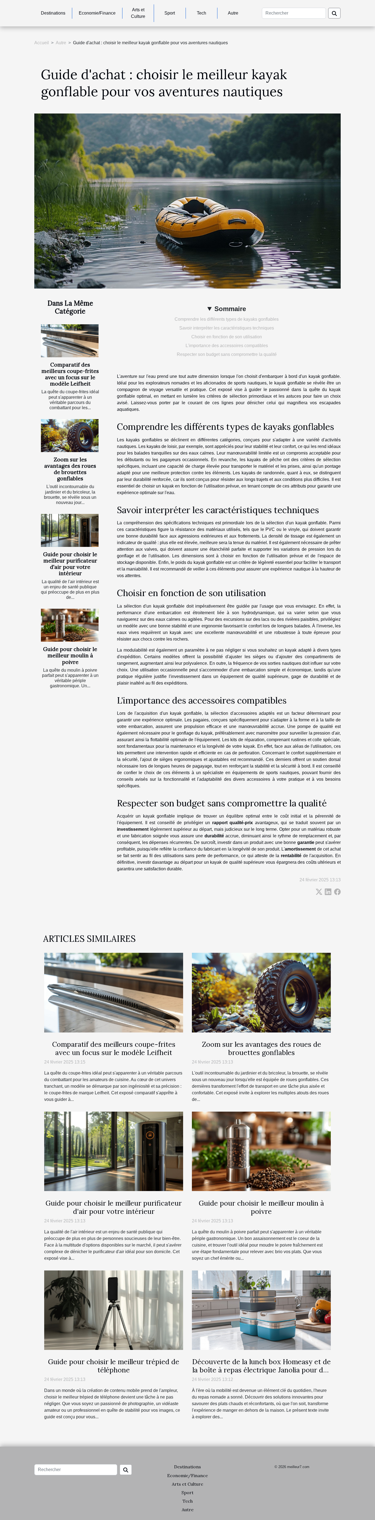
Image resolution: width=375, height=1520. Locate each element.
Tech (201, 13)
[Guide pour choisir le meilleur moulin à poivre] (70, 625)
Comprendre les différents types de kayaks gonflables (227, 319)
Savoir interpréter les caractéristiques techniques (226, 328)
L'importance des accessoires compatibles (227, 345)
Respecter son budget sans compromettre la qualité (227, 354)
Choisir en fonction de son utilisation (226, 336)
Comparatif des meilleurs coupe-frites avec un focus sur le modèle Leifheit (70, 374)
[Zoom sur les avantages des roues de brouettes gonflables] (70, 435)
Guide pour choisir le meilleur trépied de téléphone (113, 1365)
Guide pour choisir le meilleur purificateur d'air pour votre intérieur (70, 564)
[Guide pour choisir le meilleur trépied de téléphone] (113, 1310)
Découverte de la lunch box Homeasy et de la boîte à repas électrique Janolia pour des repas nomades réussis (261, 1370)
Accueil (41, 42)
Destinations (53, 13)
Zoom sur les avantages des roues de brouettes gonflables (70, 469)
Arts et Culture (138, 13)
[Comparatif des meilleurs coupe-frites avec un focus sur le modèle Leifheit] (70, 340)
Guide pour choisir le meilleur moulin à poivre (70, 655)
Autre (233, 13)
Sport (169, 13)
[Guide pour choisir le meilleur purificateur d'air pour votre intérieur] (70, 530)
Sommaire (230, 308)
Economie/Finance (97, 13)
